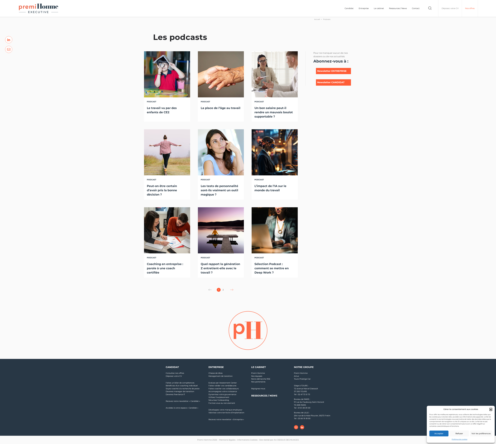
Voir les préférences (481, 433)
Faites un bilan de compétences (180, 383)
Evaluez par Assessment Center (222, 383)
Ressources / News (398, 8)
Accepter (438, 433)
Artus (296, 376)
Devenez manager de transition (180, 391)
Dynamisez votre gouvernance (222, 394)
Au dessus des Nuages (286, 440)
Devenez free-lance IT (175, 394)
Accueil (317, 19)
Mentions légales (227, 440)
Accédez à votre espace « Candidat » (182, 408)
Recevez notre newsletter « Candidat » (183, 401)
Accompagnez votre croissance (222, 391)
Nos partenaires (258, 382)
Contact (416, 8)
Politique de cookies (459, 439)
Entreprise (364, 8)
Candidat (349, 8)
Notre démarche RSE (260, 379)
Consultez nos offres (175, 373)
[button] (491, 409)
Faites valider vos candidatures (222, 385)
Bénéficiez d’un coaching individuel (182, 385)
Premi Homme (258, 373)
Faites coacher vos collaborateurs (223, 388)
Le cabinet (379, 8)
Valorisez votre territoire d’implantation (226, 412)
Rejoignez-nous (258, 388)
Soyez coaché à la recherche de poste (182, 388)
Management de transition (220, 376)
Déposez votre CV (174, 376)
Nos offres (470, 8)
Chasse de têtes (215, 373)
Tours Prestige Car (302, 379)
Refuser (459, 433)
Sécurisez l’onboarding (218, 400)
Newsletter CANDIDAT (330, 82)
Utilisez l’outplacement (218, 397)
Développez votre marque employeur (225, 410)
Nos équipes (256, 376)
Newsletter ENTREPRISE (332, 71)
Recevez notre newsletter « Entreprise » (226, 419)
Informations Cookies (247, 440)
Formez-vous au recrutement (221, 403)
